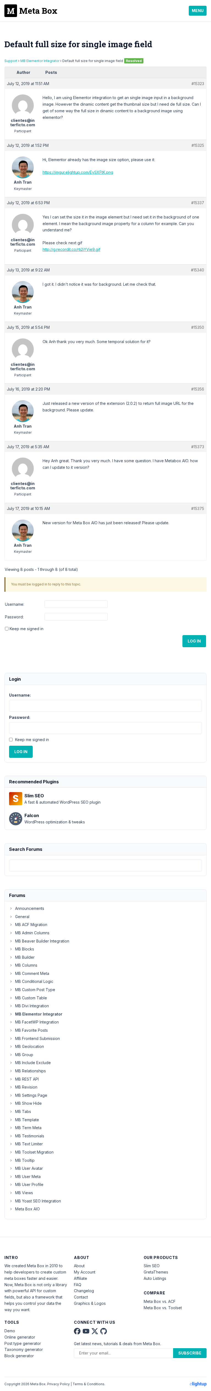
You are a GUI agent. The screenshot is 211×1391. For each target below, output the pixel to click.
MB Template (27, 1119)
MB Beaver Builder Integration (42, 941)
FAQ (77, 1284)
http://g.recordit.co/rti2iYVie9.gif (71, 249)
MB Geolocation (29, 1046)
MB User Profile (29, 1184)
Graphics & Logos (90, 1303)
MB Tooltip (25, 1160)
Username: (14, 604)
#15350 (197, 327)
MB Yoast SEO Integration (38, 1201)
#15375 (197, 508)
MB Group (24, 1054)
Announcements (29, 908)
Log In (194, 641)
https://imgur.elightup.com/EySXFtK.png (78, 172)
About (79, 1265)
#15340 (197, 270)
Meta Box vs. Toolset (163, 1307)
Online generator (19, 1337)
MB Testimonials (29, 1136)
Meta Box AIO (27, 1209)
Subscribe (189, 1353)
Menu (198, 10)
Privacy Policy (58, 1384)
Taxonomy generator (23, 1349)
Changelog (84, 1290)
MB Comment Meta (32, 973)
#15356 (197, 389)
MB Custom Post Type (35, 989)
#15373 (197, 446)
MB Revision (26, 1087)
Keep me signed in (26, 628)
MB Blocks (24, 949)
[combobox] (105, 865)
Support (10, 61)
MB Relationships (30, 1071)
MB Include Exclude (33, 1062)
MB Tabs (23, 1111)
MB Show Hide (28, 1103)
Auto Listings (155, 1278)
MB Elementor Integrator (39, 61)
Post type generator (22, 1343)
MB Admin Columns (32, 932)
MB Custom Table (31, 997)
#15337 (197, 202)
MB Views (24, 1192)
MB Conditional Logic (34, 981)
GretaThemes (156, 1272)
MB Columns (26, 965)
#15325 (197, 145)
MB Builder (25, 957)
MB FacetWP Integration (37, 1022)
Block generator (19, 1355)
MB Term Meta (28, 1127)
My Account (84, 1272)
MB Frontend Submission (37, 1038)
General (22, 916)
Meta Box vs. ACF (160, 1301)
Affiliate (80, 1278)
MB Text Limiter (29, 1144)
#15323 (197, 83)
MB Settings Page (31, 1095)
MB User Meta (28, 1176)
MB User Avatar (29, 1168)
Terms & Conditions (88, 1384)
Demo (9, 1330)
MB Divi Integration (32, 1005)
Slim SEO (152, 1265)
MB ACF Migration (31, 924)
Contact (81, 1297)
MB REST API (27, 1079)
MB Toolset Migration (34, 1152)
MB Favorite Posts (31, 1030)
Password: (14, 617)
